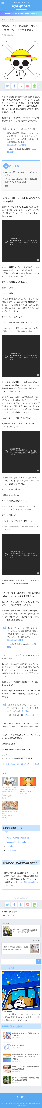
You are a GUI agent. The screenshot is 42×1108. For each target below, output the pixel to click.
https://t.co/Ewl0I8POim (20, 711)
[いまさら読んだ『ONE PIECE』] (28, 781)
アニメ (11, 915)
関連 (6, 186)
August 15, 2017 (32, 715)
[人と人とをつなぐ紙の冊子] (10, 805)
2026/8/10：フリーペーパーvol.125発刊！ (21, 13)
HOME (22, 1097)
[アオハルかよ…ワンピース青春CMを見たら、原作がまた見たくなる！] (10, 781)
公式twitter (10, 846)
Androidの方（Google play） (17, 842)
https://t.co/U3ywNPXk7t (16, 145)
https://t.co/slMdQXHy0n (16, 640)
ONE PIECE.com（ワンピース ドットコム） (23, 764)
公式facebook (11, 850)
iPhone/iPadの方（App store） (18, 838)
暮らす (14, 912)
